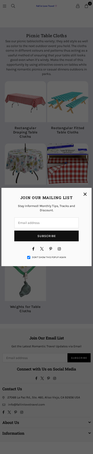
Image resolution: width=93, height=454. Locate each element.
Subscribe (46, 236)
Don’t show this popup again (49, 257)
